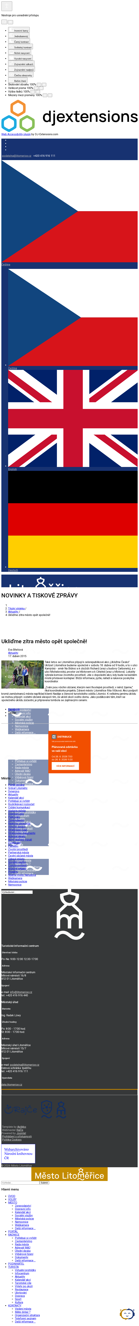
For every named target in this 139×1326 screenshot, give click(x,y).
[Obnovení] (4, 22)
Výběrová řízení (24, 777)
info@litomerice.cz (21, 992)
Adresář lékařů (16, 836)
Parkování (14, 817)
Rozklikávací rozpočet (21, 804)
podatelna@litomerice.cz (16, 155)
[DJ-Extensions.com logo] (69, 131)
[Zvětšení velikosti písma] (41, 88)
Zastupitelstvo (23, 764)
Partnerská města (18, 852)
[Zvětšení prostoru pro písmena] (50, 95)
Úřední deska (23, 774)
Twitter (12, 712)
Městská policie (24, 723)
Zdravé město (16, 859)
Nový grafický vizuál (20, 839)
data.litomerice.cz (11, 1084)
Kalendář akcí (23, 716)
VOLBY (12, 689)
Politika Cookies (12, 1139)
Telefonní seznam (25, 1318)
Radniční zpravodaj (19, 823)
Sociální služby (24, 719)
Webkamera (22, 729)
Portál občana (16, 785)
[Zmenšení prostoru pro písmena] (45, 95)
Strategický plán (17, 830)
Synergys (13, 791)
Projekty (13, 871)
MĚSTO (12, 702)
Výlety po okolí (24, 1286)
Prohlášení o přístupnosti (17, 1136)
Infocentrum (22, 1273)
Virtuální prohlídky (25, 1270)
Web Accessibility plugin (16, 134)
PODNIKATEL (16, 1263)
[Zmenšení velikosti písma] (36, 88)
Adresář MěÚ (22, 770)
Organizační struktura (27, 867)
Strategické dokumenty (21, 833)
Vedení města (23, 1308)
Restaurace (21, 1289)
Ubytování (21, 1292)
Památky (13, 846)
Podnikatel (14, 842)
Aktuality (13, 653)
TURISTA (13, 1267)
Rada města (22, 767)
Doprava (20, 1296)
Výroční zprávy (17, 826)
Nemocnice (21, 726)
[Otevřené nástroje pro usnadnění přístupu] (6, 6)
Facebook (14, 709)
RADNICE (13, 753)
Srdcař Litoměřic (17, 788)
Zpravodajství (23, 710)
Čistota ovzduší (17, 865)
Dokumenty (21, 780)
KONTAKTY (14, 1305)
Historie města (17, 810)
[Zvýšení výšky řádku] (38, 92)
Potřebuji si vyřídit (25, 761)
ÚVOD (11, 676)
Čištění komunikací (19, 807)
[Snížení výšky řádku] (33, 92)
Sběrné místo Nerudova (22, 875)
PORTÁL (13, 740)
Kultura (19, 1302)
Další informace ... (25, 732)
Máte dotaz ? (23, 1312)
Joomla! (21, 1133)
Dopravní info (23, 713)
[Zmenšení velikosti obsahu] (39, 84)
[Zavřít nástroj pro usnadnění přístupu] (10, 22)
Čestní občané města (20, 855)
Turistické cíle (23, 1283)
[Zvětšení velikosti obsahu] (44, 84)
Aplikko (21, 1126)
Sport (18, 1299)
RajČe (19, 1130)
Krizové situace (17, 868)
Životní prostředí (18, 849)
